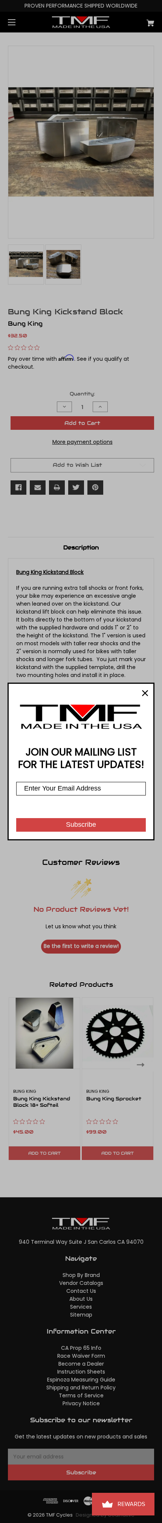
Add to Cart (44, 1153)
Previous (20, 1064)
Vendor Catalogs (81, 1283)
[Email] (37, 487)
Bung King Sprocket (113, 1099)
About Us (81, 1299)
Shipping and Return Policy (81, 1387)
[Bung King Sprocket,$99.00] (117, 1033)
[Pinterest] (95, 487)
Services (81, 1307)
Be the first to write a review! (81, 946)
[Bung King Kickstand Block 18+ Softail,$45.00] (44, 1033)
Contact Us (81, 1291)
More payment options (82, 442)
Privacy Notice (81, 1403)
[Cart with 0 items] (139, 20)
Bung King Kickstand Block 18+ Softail (41, 1102)
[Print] (57, 487)
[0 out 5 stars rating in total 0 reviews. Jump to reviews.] (25, 347)
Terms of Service (81, 1395)
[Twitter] (76, 487)
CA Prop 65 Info (81, 1348)
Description (81, 547)
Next (142, 1064)
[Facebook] (18, 487)
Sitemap (81, 1314)
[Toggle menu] (18, 22)
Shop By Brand (81, 1275)
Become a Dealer (81, 1364)
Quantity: (82, 394)
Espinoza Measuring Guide (81, 1379)
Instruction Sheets (81, 1371)
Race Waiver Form (81, 1356)
